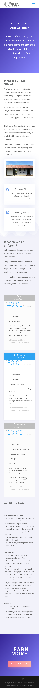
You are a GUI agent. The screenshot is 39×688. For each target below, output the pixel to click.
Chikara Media (29, 685)
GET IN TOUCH (19, 663)
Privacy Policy (10, 685)
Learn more (19, 651)
